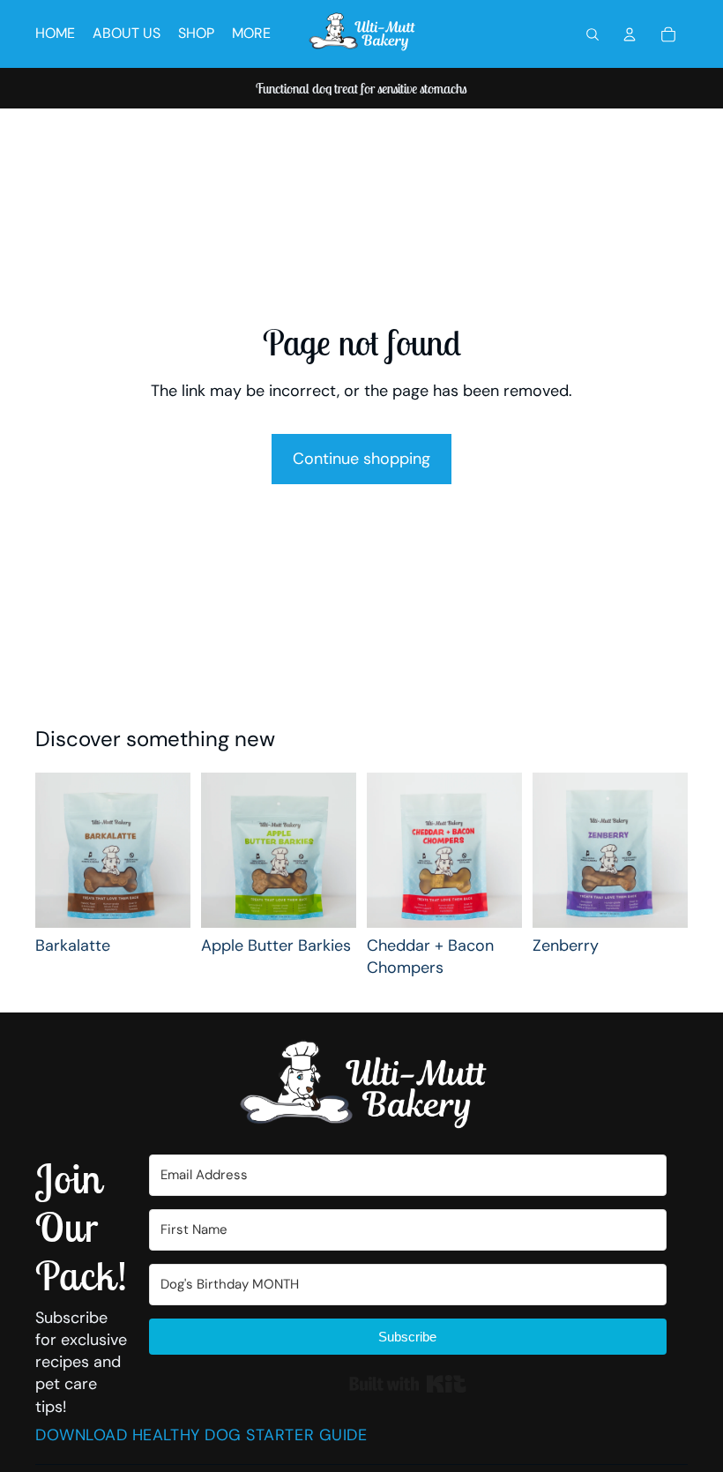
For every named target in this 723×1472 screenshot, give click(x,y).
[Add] (163, 900)
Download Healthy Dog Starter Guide (201, 1435)
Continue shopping (361, 458)
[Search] (592, 34)
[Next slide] (171, 850)
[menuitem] (251, 34)
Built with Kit (407, 1384)
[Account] (629, 34)
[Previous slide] (54, 850)
